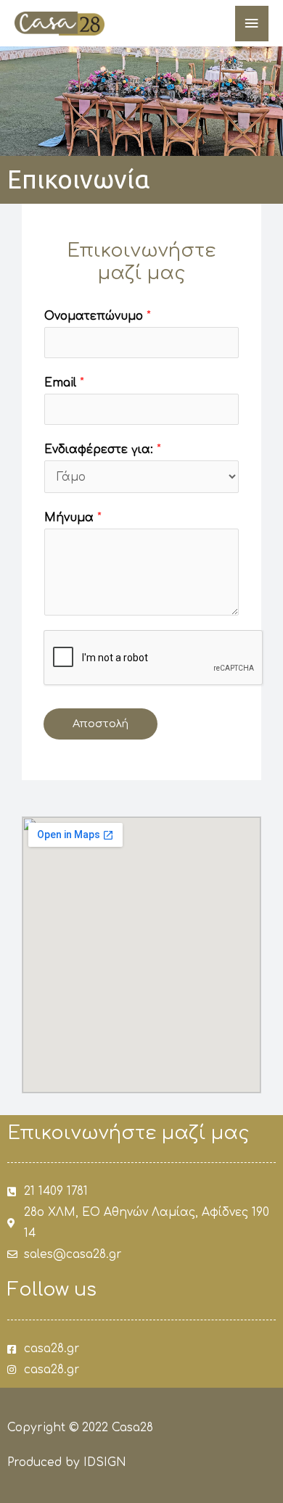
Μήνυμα (73, 517)
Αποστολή (100, 723)
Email (64, 382)
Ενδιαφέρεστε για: (102, 449)
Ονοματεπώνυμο (97, 316)
